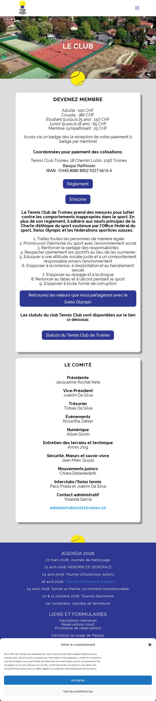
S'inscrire (77, 199)
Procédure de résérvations (78, 628)
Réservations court (78, 624)
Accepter (78, 680)
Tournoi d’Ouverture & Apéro (89, 582)
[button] (150, 645)
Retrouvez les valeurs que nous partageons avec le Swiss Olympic (78, 298)
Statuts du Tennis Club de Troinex (78, 335)
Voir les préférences (78, 691)
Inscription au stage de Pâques (78, 635)
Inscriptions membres (78, 620)
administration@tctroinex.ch (78, 507)
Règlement (78, 183)
